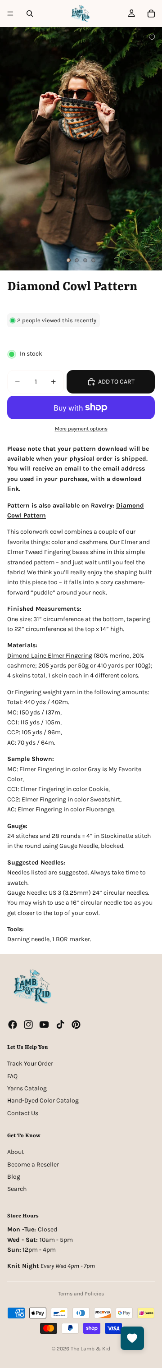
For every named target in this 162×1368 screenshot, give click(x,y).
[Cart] (151, 13)
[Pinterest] (76, 1024)
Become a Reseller (33, 1164)
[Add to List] (151, 37)
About (15, 1152)
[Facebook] (12, 1024)
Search (17, 1189)
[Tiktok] (60, 1024)
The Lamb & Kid (90, 1348)
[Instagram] (28, 1024)
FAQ (12, 1076)
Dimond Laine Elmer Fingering (49, 655)
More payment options (81, 428)
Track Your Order (30, 1063)
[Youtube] (44, 1024)
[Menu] (10, 13)
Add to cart (116, 381)
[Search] (30, 13)
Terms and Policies (81, 1293)
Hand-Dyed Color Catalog (43, 1100)
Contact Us (22, 1113)
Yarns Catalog (27, 1088)
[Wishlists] (132, 1338)
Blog (13, 1176)
